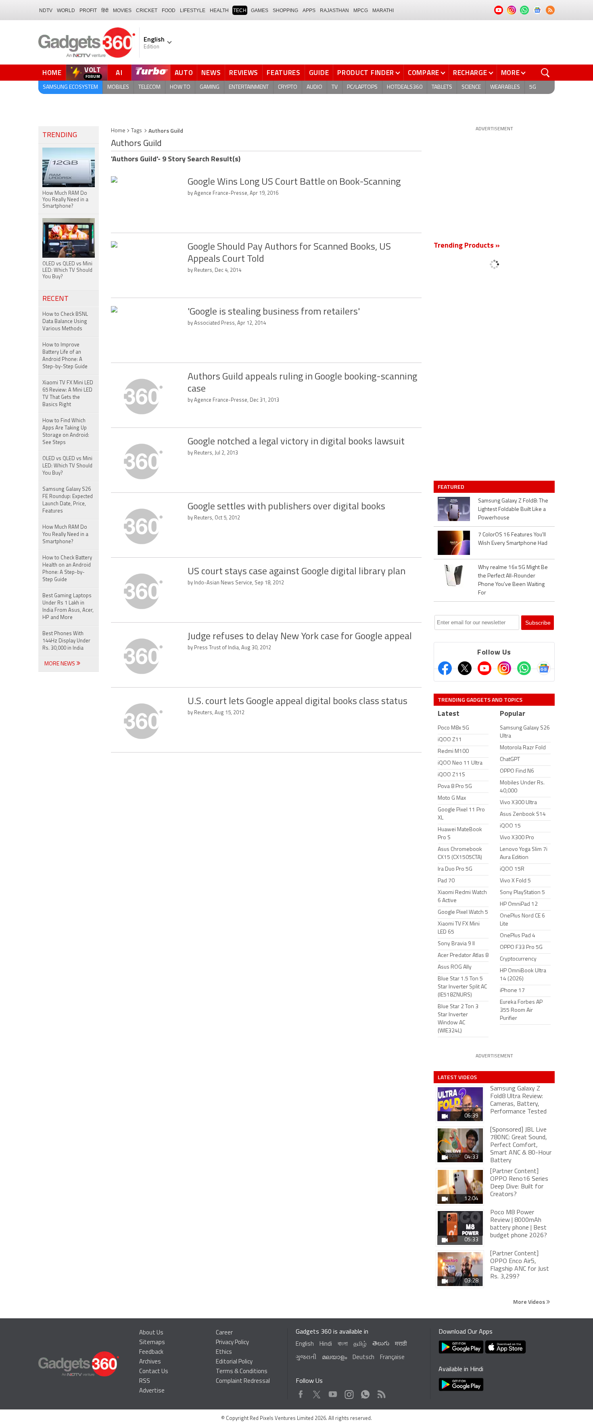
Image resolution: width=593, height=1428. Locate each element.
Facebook (301, 1392)
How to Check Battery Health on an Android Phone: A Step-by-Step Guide (67, 568)
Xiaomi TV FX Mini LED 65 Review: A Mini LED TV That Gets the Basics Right (67, 393)
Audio (314, 87)
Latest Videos (457, 1077)
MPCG (360, 10)
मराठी (401, 1344)
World (66, 10)
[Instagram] (504, 668)
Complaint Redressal (243, 1381)
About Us (151, 1333)
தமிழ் (360, 1344)
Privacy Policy (232, 1343)
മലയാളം (334, 1358)
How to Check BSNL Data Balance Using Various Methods (65, 321)
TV (335, 87)
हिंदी (105, 10)
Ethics (224, 1352)
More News (60, 664)
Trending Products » (467, 246)
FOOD (168, 10)
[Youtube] (484, 668)
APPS (309, 10)
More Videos (529, 1301)
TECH (239, 10)
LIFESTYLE (192, 10)
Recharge (470, 72)
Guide (319, 72)
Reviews (243, 72)
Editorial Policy (234, 1362)
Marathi (383, 10)
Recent (55, 299)
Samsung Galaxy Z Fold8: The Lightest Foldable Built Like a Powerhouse (513, 509)
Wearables (505, 87)
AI (119, 72)
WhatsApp (365, 1392)
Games (259, 10)
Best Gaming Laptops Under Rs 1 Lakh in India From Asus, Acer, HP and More (68, 606)
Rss (380, 1392)
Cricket (146, 10)
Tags (136, 131)
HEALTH (219, 10)
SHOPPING (285, 10)
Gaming (209, 87)
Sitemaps (152, 1343)
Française (392, 1358)
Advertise (152, 1391)
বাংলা (343, 1344)
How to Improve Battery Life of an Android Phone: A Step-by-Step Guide (65, 355)
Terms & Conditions (241, 1372)
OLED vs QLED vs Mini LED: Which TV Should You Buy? (67, 466)
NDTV (45, 10)
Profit (88, 10)
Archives (150, 1362)
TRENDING (59, 135)
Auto (184, 72)
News (211, 72)
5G (532, 87)
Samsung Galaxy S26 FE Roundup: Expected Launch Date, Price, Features (67, 500)
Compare (423, 72)
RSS (144, 1381)
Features (284, 72)
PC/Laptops (362, 87)
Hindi (325, 1344)
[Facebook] (445, 668)
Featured (452, 487)
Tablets (442, 87)
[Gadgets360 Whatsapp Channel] (524, 668)
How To (180, 87)
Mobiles (118, 87)
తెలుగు (380, 1344)
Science (471, 87)
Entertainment (249, 87)
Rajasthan (334, 10)
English (305, 1344)
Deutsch (363, 1358)
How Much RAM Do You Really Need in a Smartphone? (65, 534)
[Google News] (544, 668)
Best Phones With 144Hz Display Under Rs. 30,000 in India (66, 641)
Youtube (333, 1392)
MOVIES (122, 10)
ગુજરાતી (306, 1358)
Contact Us (153, 1372)
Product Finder (365, 72)
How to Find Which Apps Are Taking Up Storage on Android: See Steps (65, 431)
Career (224, 1333)
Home (52, 72)
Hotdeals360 (404, 87)
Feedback (151, 1352)
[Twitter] (465, 668)
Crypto (287, 87)
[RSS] (550, 10)
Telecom (149, 87)
